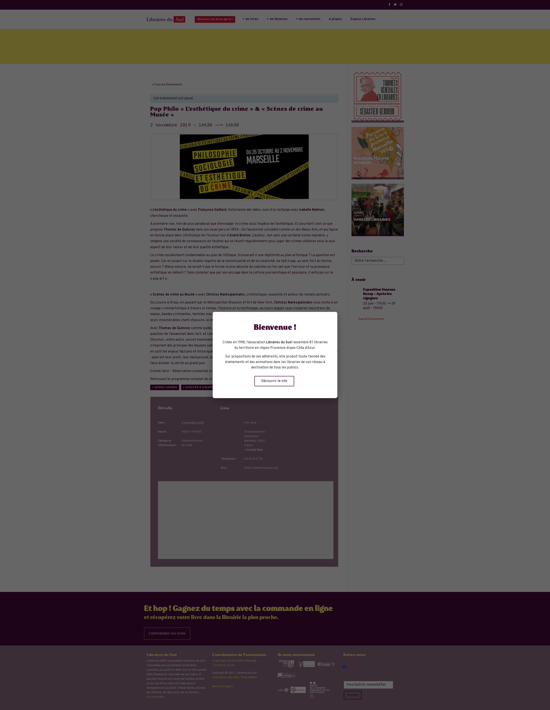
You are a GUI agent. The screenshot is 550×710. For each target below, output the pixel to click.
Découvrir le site (274, 381)
